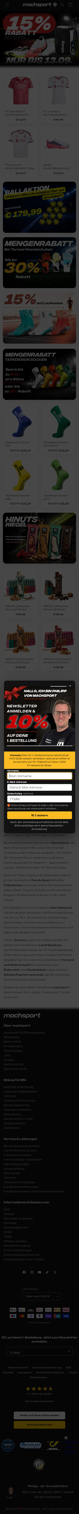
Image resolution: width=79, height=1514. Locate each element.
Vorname (13, 770)
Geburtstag (14, 793)
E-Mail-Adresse (17, 782)
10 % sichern (39, 815)
